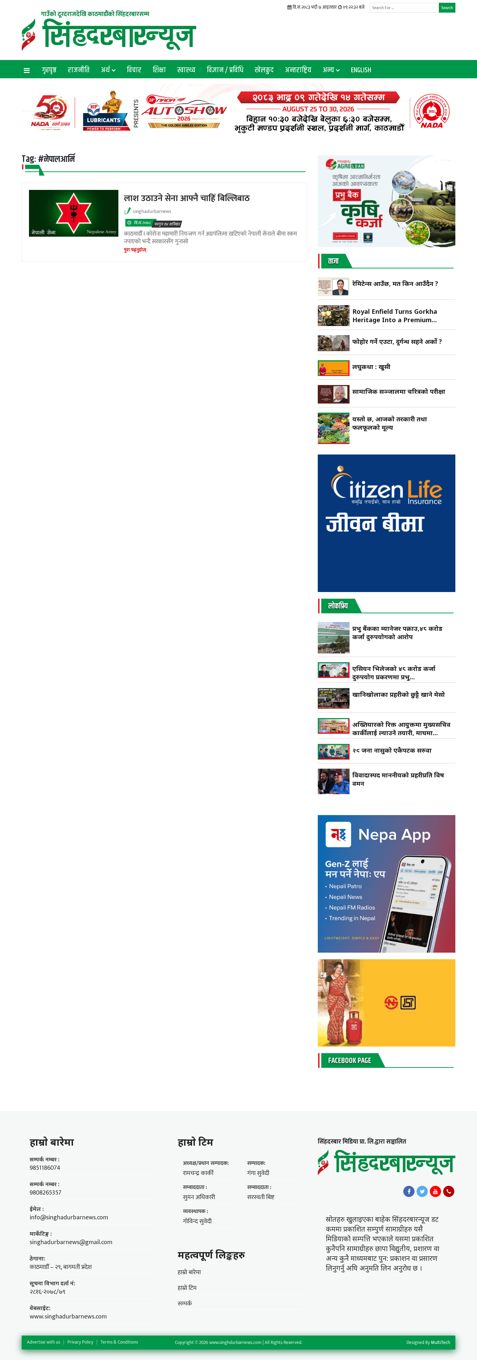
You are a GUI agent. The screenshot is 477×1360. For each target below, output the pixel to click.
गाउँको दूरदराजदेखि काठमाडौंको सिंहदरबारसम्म (95, 14)
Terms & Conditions (119, 1342)
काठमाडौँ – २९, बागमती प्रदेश (61, 1267)
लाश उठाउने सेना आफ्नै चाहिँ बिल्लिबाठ (187, 198)
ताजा (333, 261)
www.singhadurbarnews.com (68, 1317)
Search (447, 7)
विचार (134, 70)
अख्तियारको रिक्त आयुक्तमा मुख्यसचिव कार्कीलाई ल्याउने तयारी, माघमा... (401, 728)
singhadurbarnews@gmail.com (71, 1242)
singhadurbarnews (152, 211)
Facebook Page (349, 1061)
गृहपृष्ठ (49, 70)
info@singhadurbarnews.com (69, 1217)
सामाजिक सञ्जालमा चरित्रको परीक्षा (399, 391)
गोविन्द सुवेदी (197, 1221)
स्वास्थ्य (186, 70)
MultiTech (440, 1342)
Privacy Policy (80, 1342)
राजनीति (79, 70)
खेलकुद (264, 70)
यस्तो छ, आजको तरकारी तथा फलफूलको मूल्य (389, 423)
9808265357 (45, 1193)
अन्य (328, 70)
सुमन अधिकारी (199, 1197)
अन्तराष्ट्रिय (298, 70)
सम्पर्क (185, 1304)
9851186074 (45, 1168)
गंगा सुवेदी (258, 1173)
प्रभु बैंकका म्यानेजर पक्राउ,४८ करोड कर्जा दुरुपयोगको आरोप (397, 632)
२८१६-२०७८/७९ (47, 1292)
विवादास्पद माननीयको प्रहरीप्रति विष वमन (398, 779)
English (361, 70)
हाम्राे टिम (195, 1141)
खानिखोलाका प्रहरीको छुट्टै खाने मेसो (399, 694)
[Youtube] (435, 1191)
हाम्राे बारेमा (52, 1141)
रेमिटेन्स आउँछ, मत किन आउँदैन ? (395, 283)
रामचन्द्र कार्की (198, 1173)
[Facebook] (408, 1191)
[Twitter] (422, 1191)
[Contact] (448, 1191)
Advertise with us (43, 1342)
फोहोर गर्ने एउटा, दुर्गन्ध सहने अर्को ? (397, 341)
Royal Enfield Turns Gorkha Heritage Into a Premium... (394, 315)
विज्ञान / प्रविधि (225, 70)
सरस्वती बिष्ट (260, 1197)
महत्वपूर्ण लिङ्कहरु (211, 1254)
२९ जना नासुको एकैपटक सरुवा (392, 750)
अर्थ (105, 70)
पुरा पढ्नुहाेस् (135, 250)
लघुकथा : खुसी (371, 366)
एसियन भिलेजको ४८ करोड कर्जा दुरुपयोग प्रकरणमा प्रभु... (393, 672)
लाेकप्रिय (338, 606)
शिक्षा (159, 70)
